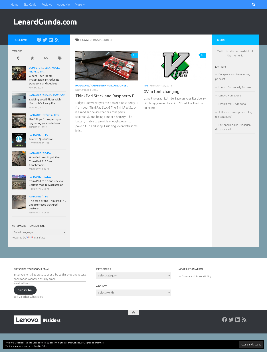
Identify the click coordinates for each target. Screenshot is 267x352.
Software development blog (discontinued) (233, 114)
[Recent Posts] (18, 58)
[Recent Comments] (46, 58)
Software (59, 95)
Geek (47, 68)
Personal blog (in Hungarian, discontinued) (233, 127)
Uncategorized (118, 85)
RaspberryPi (98, 85)
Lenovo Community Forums (235, 87)
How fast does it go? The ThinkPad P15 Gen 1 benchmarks (44, 161)
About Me (63, 4)
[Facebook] (39, 40)
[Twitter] (45, 40)
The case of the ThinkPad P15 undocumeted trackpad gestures (47, 204)
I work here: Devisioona (232, 103)
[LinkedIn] (50, 40)
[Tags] (59, 58)
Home (15, 4)
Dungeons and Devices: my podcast (232, 76)
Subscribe (25, 290)
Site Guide (30, 4)
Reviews (46, 4)
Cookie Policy (41, 346)
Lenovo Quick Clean (41, 139)
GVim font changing (161, 91)
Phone (47, 95)
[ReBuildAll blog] (56, 40)
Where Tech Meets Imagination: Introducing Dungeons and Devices (44, 79)
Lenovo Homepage (230, 95)
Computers (36, 68)
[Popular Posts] (32, 58)
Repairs (47, 115)
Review (47, 153)
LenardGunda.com (45, 21)
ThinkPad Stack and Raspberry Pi (105, 96)
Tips (146, 85)
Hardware (82, 85)
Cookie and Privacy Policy (196, 276)
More (78, 4)
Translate (39, 237)
